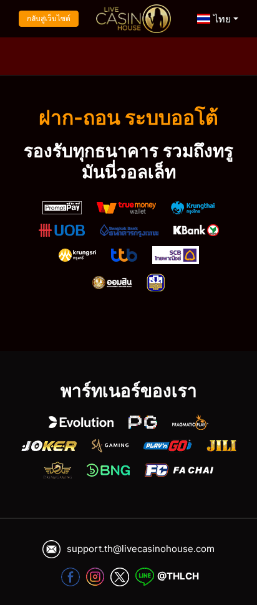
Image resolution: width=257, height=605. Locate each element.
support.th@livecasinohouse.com (141, 549)
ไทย (220, 18)
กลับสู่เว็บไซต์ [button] (48, 18)
